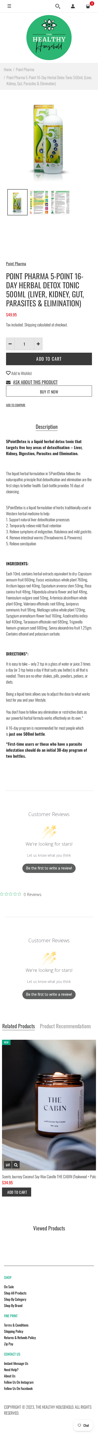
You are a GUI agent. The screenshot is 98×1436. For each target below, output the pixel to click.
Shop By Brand (13, 1305)
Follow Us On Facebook (18, 1388)
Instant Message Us (16, 1363)
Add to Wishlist (21, 373)
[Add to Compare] (8, 1164)
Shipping (30, 325)
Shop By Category (15, 1299)
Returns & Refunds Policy (20, 1337)
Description (47, 426)
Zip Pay (8, 1343)
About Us (9, 1375)
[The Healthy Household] (49, 37)
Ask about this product (35, 382)
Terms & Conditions (16, 1325)
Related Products (18, 1026)
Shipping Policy (13, 1331)
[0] (87, 6)
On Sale (9, 1286)
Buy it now (49, 392)
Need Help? (11, 1369)
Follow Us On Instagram (19, 1382)
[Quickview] (16, 1164)
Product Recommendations (65, 1026)
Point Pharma (16, 263)
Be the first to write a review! (49, 868)
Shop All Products (15, 1292)
